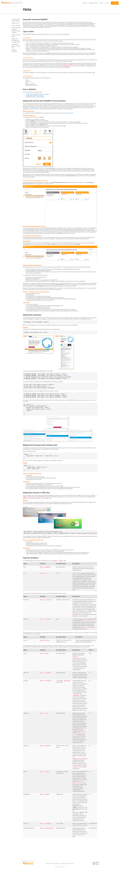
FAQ (72, 863)
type (76, 237)
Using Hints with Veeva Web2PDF (16, 20)
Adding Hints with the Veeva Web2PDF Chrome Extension (16, 30)
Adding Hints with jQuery (16, 35)
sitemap (35, 51)
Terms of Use (49, 863)
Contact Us (65, 863)
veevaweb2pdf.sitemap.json (57, 447)
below (33, 177)
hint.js (41, 288)
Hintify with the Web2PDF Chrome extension (37, 94)
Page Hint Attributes (14, 50)
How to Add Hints (16, 25)
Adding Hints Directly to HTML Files (16, 46)
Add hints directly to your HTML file (35, 96)
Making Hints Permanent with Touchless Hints (16, 40)
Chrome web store (68, 113)
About (101, 3)
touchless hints (35, 109)
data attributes (35, 26)
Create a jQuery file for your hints (34, 95)
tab (63, 171)
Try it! (114, 3)
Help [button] (107, 3)
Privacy (57, 863)
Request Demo (94, 3)
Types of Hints (15, 23)
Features (84, 3)
